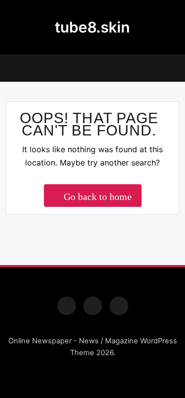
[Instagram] (92, 306)
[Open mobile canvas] (10, 67)
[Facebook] (66, 306)
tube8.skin (92, 27)
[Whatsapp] (119, 306)
